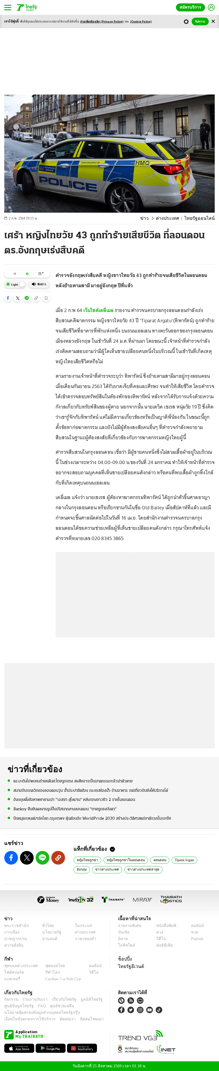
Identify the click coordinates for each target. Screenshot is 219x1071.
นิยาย (122, 939)
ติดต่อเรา (60, 1019)
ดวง (158, 932)
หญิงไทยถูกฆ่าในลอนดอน (122, 859)
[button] (8, 298)
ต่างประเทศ (173, 218)
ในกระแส (81, 926)
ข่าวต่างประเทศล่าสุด (121, 869)
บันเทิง (123, 932)
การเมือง (11, 932)
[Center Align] (213, 21)
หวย (192, 932)
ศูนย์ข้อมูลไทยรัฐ (17, 1006)
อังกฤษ (204, 859)
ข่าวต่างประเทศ (87, 869)
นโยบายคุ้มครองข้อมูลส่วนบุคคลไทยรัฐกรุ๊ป (38, 1012)
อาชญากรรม (14, 939)
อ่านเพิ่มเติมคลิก (102, 21)
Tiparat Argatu (180, 859)
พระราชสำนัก (14, 926)
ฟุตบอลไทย (50, 966)
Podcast (196, 939)
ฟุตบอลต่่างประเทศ (19, 966)
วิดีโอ (159, 939)
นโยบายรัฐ (49, 932)
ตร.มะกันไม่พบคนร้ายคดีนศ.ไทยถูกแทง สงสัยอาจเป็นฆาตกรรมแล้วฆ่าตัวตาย (73, 781)
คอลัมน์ (194, 926)
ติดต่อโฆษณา (82, 1019)
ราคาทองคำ (83, 939)
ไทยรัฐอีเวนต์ (129, 966)
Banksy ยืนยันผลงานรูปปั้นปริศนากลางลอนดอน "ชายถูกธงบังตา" (65, 809)
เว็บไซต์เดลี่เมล (99, 310)
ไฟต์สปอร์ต (13, 972)
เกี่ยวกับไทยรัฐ (59, 999)
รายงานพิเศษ (128, 926)
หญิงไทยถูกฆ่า (86, 859)
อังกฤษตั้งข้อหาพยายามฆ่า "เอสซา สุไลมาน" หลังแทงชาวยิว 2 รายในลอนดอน (74, 799)
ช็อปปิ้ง (124, 959)
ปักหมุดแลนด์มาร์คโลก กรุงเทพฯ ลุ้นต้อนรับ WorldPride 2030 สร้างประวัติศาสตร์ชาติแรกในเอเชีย (92, 818)
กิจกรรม (10, 999)
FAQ (38, 1006)
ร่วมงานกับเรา (33, 999)
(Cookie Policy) (141, 21)
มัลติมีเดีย (162, 945)
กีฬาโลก (48, 972)
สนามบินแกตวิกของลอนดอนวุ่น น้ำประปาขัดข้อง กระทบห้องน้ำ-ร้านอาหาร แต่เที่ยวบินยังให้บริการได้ (90, 790)
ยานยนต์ (48, 939)
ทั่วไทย (46, 926)
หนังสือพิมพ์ (164, 926)
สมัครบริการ (191, 7)
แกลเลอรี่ (11, 979)
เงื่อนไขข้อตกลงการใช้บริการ (26, 1019)
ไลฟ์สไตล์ (125, 945)
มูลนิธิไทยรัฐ (85, 999)
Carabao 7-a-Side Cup (62, 979)
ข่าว (152, 218)
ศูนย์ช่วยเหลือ (56, 1006)
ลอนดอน (154, 859)
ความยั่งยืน (13, 945)
